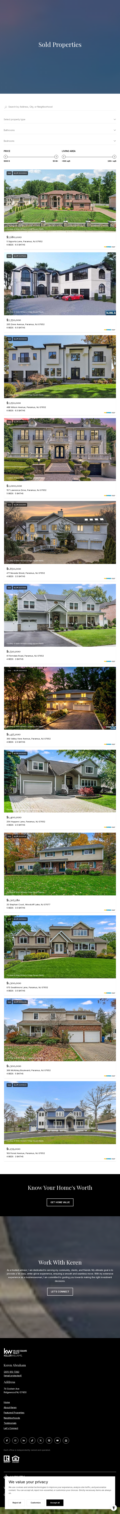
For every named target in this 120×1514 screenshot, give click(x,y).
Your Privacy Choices (60, 1510)
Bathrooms (9, 130)
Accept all (55, 1503)
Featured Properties (14, 1412)
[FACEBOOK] (7, 1440)
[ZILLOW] (66, 1440)
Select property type (14, 119)
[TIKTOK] (32, 1440)
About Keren (10, 1407)
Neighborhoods (12, 1418)
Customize (36, 1503)
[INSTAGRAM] (15, 1440)
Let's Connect (11, 1428)
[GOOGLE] (49, 1440)
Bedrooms (9, 141)
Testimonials (10, 1423)
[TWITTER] (41, 1440)
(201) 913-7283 (11, 1372)
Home (7, 1402)
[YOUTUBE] (57, 1440)
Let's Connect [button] (60, 1291)
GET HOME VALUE (60, 1202)
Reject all (16, 1503)
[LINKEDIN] (24, 1440)
